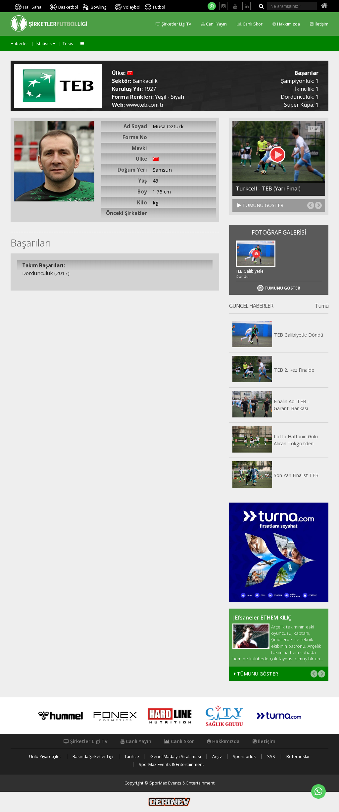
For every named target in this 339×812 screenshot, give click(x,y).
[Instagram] (223, 6)
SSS (271, 756)
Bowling (98, 7)
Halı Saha (32, 7)
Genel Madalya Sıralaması (175, 756)
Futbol (159, 7)
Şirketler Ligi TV (176, 24)
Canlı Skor (252, 24)
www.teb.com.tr (145, 104)
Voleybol (131, 7)
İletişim (321, 24)
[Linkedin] (246, 6)
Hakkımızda (288, 24)
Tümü (321, 306)
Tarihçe (131, 756)
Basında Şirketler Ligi (93, 756)
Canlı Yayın (216, 24)
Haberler (19, 43)
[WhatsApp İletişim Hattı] (212, 6)
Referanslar (298, 756)
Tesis (68, 43)
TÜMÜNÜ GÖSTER (262, 205)
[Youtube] (235, 6)
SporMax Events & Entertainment (171, 764)
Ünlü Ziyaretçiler (45, 756)
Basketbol (68, 7)
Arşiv (216, 756)
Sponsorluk (244, 756)
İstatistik (44, 43)
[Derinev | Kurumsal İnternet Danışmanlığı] (169, 801)
